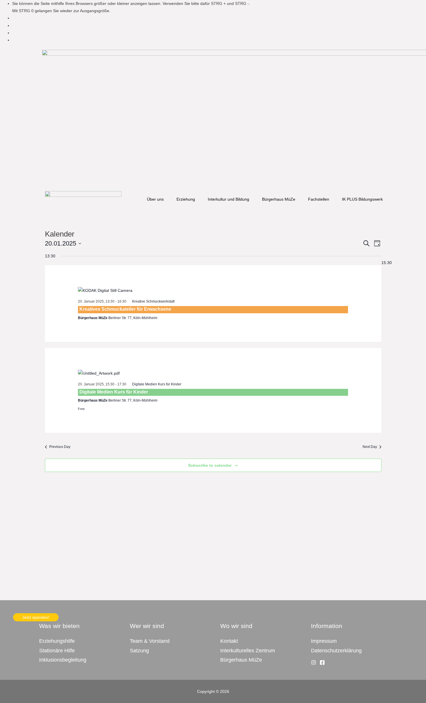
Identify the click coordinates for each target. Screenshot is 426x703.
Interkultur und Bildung (228, 199)
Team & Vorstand (150, 641)
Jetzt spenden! (35, 617)
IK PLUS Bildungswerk (362, 199)
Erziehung (185, 199)
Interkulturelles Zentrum (247, 650)
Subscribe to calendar (210, 465)
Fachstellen (318, 199)
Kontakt (229, 641)
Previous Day (59, 447)
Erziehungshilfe (57, 641)
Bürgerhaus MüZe (278, 199)
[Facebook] (322, 662)
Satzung (139, 650)
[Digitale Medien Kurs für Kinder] (213, 373)
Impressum (324, 641)
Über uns (155, 199)
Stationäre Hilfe (57, 650)
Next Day (370, 447)
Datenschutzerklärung (336, 650)
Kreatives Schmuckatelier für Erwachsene (125, 309)
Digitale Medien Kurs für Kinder (113, 391)
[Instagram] (313, 662)
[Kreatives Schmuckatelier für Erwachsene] (213, 290)
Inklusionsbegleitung (62, 660)
